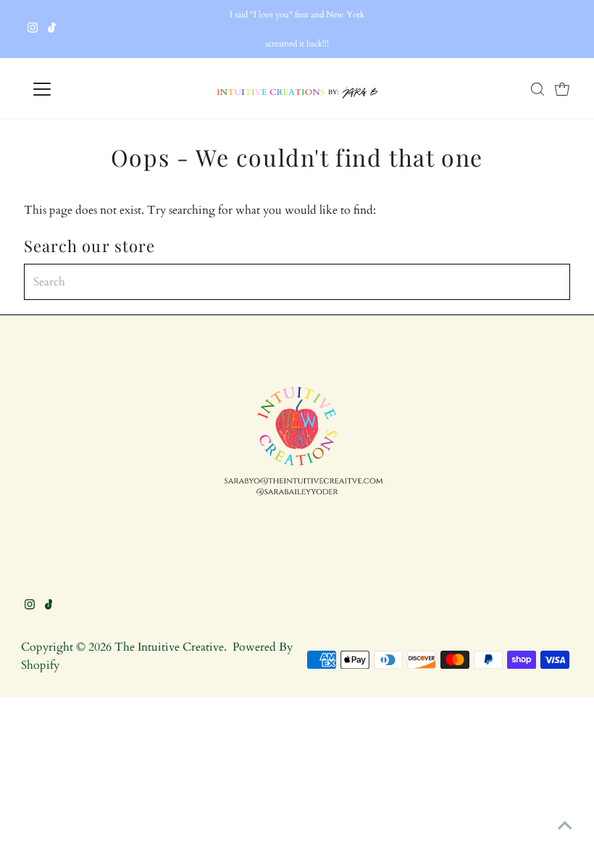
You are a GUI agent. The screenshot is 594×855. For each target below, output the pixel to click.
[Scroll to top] (565, 826)
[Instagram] (32, 29)
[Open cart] (562, 89)
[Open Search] (537, 89)
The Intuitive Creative (169, 647)
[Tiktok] (51, 29)
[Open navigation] (89, 89)
